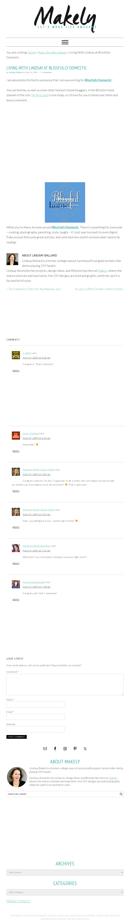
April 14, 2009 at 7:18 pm (36, 586)
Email (10, 711)
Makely (64, 17)
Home (32, 52)
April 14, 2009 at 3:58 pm (36, 357)
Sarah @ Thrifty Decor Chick (38, 469)
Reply (16, 371)
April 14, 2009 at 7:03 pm (36, 514)
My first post (39, 95)
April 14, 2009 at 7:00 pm (36, 474)
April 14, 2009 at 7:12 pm (36, 550)
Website (11, 724)
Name (10, 699)
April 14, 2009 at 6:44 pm (36, 438)
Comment (12, 671)
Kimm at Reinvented (34, 582)
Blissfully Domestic (98, 80)
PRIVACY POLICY (18, 901)
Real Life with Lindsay (52, 52)
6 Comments (46, 72)
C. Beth (27, 352)
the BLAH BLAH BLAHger (36, 545)
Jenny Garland (31, 433)
